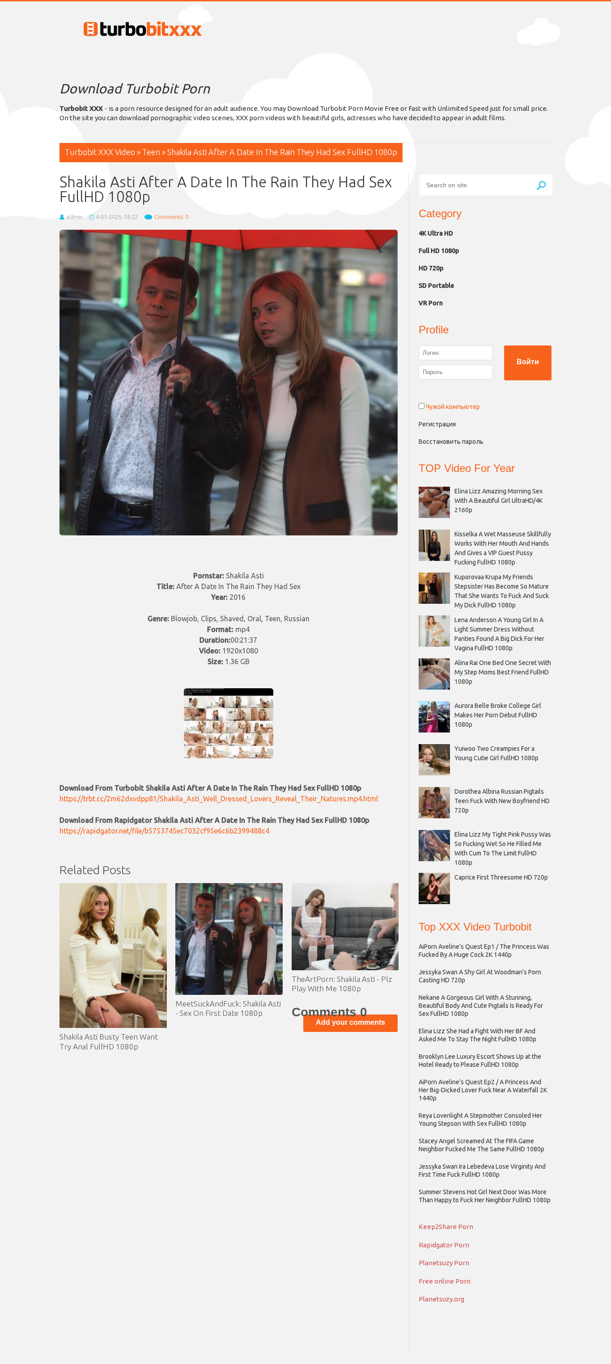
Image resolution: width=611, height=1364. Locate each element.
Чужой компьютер (452, 406)
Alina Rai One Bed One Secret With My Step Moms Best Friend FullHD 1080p (502, 672)
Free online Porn (445, 1281)
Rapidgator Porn (444, 1245)
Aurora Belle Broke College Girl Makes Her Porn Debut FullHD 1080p (497, 715)
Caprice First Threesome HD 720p (501, 877)
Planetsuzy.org (441, 1299)
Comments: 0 (171, 217)
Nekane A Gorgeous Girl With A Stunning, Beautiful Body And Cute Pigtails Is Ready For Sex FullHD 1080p (481, 1005)
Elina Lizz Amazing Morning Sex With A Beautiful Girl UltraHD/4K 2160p (498, 501)
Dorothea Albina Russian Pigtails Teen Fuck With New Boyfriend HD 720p (502, 801)
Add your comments (350, 1022)
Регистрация (437, 424)
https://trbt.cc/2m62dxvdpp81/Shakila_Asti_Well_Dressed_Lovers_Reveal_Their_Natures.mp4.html (218, 799)
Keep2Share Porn (446, 1226)
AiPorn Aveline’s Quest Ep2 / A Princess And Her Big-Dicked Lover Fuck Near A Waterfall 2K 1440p (483, 1090)
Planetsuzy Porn (444, 1263)
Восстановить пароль (451, 441)
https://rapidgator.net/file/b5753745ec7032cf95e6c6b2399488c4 (164, 831)
